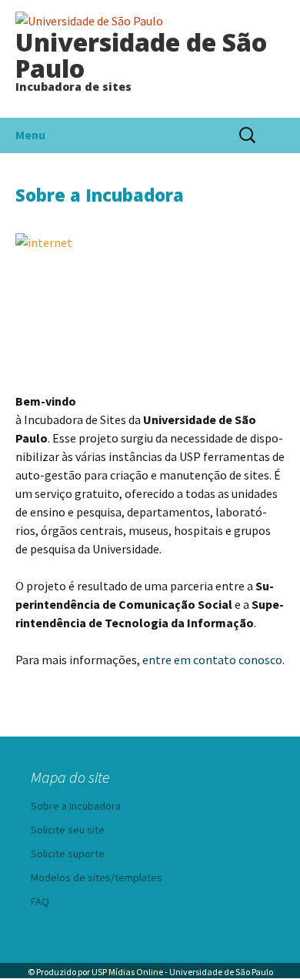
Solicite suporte (68, 853)
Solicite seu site (68, 830)
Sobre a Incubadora (76, 806)
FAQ (40, 901)
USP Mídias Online (127, 971)
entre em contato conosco (212, 659)
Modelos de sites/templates (96, 877)
